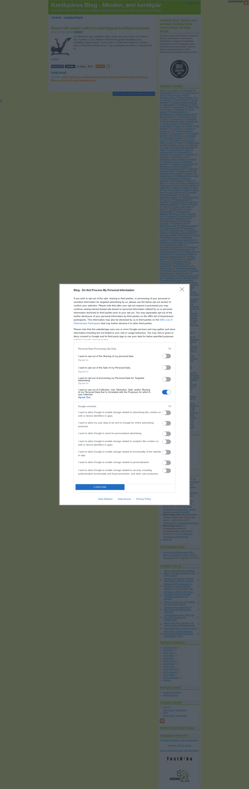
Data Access (124, 499)
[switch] (166, 356)
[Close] (183, 290)
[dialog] (124, 394)
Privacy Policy (143, 499)
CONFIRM (100, 487)
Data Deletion (105, 499)
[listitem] (124, 348)
